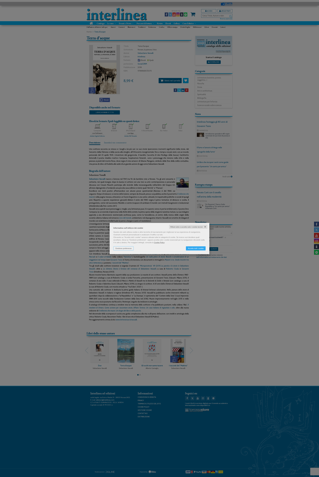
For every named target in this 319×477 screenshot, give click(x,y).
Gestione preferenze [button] (123, 248)
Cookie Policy (159, 242)
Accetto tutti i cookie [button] (196, 248)
